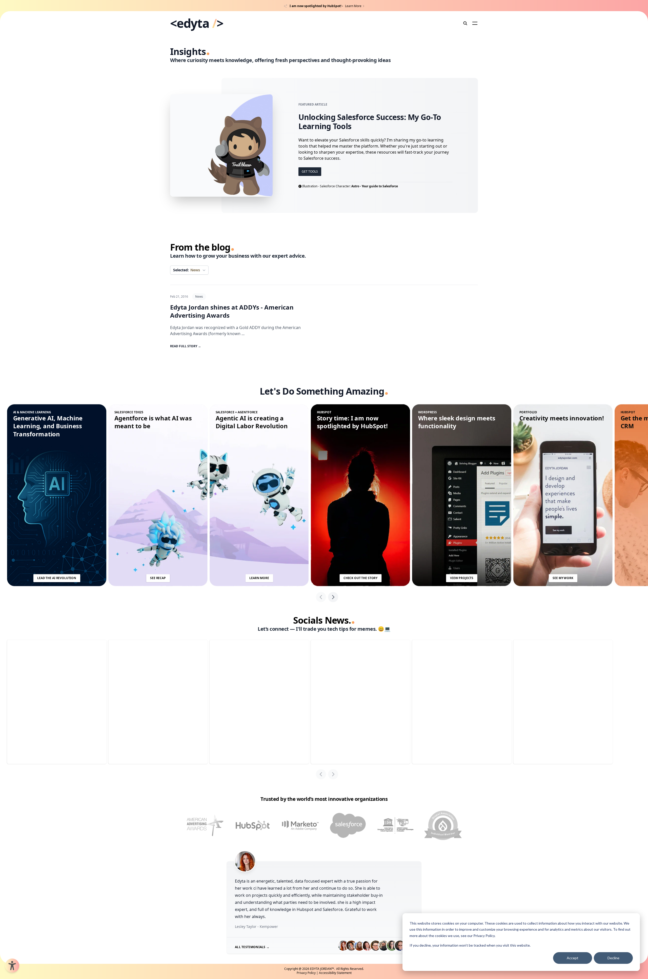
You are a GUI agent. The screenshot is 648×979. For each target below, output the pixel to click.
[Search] (465, 23)
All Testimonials (252, 947)
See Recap (158, 578)
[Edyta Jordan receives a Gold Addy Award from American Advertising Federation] (205, 825)
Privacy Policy (484, 935)
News (199, 296)
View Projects (461, 578)
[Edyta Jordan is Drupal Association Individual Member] (443, 825)
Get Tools (310, 171)
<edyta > (196, 23)
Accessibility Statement (335, 973)
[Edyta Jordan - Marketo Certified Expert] (300, 825)
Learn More (259, 578)
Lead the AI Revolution (56, 578)
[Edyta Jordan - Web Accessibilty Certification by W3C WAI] (395, 825)
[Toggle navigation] (474, 23)
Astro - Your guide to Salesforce (374, 186)
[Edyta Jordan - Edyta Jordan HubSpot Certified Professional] (252, 825)
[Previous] (321, 597)
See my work (563, 578)
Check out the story (360, 578)
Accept (572, 958)
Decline (613, 958)
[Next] (333, 597)
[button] (12, 965)
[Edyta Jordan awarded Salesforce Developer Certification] (348, 825)
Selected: (186, 270)
